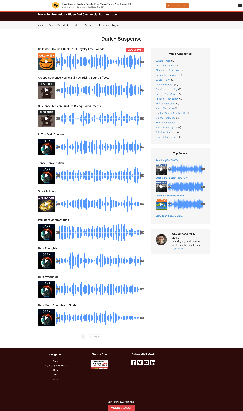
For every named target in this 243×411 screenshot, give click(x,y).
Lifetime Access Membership (171, 113)
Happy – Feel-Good (166, 94)
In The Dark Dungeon (51, 134)
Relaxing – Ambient (166, 132)
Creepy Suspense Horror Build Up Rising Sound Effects (73, 77)
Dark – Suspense (164, 84)
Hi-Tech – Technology (167, 98)
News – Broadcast (165, 122)
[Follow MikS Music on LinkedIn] (152, 363)
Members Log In (110, 25)
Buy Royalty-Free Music (55, 366)
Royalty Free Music (59, 25)
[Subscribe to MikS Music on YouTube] (146, 363)
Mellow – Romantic (166, 117)
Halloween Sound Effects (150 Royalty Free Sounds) (71, 49)
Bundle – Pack (163, 60)
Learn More (177, 248)
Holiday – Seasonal (166, 103)
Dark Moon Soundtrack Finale (57, 305)
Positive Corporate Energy (170, 195)
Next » (97, 337)
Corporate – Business (167, 75)
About (41, 25)
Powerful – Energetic (166, 127)
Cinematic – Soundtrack (168, 70)
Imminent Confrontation (53, 220)
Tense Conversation (51, 163)
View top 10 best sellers (169, 215)
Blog (55, 375)
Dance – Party (163, 79)
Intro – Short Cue (165, 108)
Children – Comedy (166, 65)
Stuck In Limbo (47, 191)
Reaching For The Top (167, 160)
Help (75, 25)
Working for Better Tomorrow (172, 177)
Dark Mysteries (48, 276)
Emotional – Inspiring (167, 89)
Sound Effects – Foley (167, 137)
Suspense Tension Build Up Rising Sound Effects (69, 106)
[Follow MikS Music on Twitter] (140, 363)
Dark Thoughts (47, 248)
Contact (89, 25)
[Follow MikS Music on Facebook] (133, 363)
